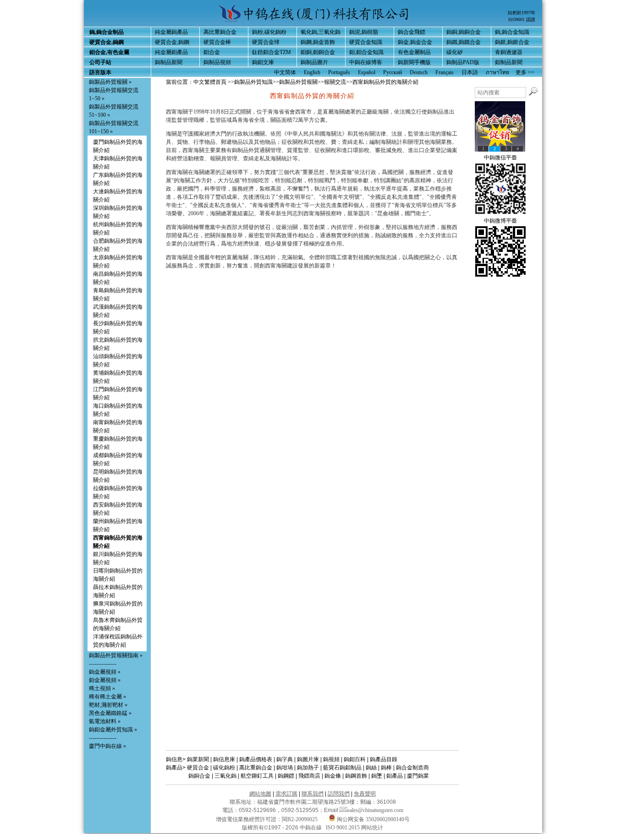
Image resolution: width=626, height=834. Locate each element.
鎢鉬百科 (355, 759)
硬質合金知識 (365, 42)
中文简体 (285, 72)
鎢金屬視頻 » (105, 672)
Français (444, 72)
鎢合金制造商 (412, 767)
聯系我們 (313, 793)
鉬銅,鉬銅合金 (318, 52)
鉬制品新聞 (508, 62)
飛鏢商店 (309, 776)
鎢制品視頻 (217, 62)
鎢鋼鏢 (286, 776)
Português (339, 72)
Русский (392, 72)
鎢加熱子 (308, 767)
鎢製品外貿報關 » (110, 82)
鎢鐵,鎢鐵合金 (463, 42)
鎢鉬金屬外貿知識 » (113, 729)
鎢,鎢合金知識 (512, 32)
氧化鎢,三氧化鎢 (320, 32)
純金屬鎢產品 (171, 32)
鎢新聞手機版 (414, 62)
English (312, 72)
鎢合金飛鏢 (411, 32)
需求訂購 (286, 793)
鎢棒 (386, 767)
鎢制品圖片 (314, 62)
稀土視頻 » (102, 688)
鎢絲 (371, 767)
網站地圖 (260, 793)
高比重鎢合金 (219, 32)
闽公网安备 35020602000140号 (372, 819)
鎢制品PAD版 (462, 62)
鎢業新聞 (198, 759)
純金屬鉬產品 (171, 52)
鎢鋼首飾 (356, 776)
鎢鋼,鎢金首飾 (318, 42)
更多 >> (525, 72)
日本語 (469, 72)
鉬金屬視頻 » (105, 680)
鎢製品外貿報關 (298, 82)
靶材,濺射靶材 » (108, 705)
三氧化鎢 (225, 776)
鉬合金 (211, 52)
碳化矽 (454, 52)
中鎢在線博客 (365, 62)
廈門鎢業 (418, 776)
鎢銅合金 (199, 776)
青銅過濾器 (508, 52)
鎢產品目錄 (383, 759)
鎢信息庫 (224, 759)
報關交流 (335, 82)
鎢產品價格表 (255, 759)
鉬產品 (394, 776)
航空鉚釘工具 (257, 776)
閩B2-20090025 (300, 819)
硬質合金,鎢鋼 (172, 42)
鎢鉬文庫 (263, 62)
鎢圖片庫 (308, 759)
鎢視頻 (331, 759)
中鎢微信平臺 (500, 157)
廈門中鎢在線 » (107, 746)
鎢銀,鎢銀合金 (512, 42)
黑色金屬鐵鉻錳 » (110, 713)
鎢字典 (284, 759)
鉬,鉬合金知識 (366, 52)
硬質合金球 (266, 42)
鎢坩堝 (284, 767)
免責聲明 (365, 793)
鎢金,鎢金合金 (415, 42)
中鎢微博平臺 (500, 221)
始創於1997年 (521, 12)
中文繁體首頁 (209, 82)
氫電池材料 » (105, 721)
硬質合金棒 (217, 42)
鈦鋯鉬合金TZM (271, 52)
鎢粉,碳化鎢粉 (269, 32)
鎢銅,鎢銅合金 (463, 32)
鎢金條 (332, 776)
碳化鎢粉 (224, 767)
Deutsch (419, 72)
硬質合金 (198, 767)
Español (366, 72)
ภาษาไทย (497, 72)
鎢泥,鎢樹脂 (363, 32)
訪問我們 (339, 793)
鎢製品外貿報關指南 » (116, 655)
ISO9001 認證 (521, 19)
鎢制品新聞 (168, 62)
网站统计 (372, 827)
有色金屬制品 (414, 52)
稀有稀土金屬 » (107, 696)
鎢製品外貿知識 (253, 82)
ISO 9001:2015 (343, 827)
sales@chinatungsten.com (375, 810)
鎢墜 (376, 776)
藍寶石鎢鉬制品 (342, 767)
